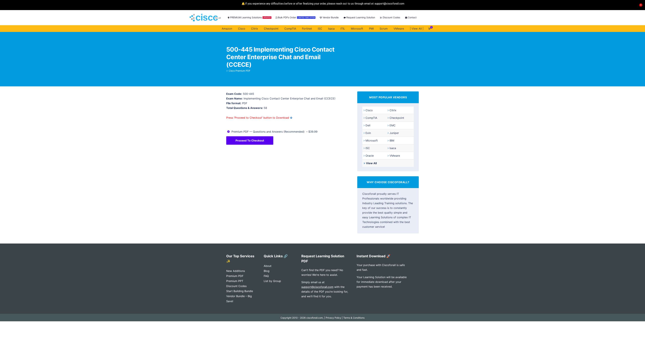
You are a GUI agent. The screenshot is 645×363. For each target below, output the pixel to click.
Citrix (393, 110)
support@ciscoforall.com (317, 287)
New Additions (235, 271)
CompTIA (371, 117)
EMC (393, 125)
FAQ (266, 276)
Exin (368, 133)
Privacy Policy (333, 317)
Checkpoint (397, 117)
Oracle (370, 155)
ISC (368, 148)
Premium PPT (234, 281)
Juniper (394, 133)
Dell (368, 125)
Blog (266, 271)
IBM (392, 140)
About (267, 266)
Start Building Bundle (239, 291)
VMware (395, 155)
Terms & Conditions (353, 317)
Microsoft (372, 140)
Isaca (393, 148)
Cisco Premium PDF (239, 70)
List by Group (272, 281)
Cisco (369, 110)
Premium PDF (234, 276)
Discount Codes (236, 286)
